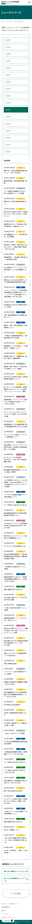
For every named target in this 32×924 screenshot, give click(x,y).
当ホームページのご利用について (9, 903)
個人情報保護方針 (5, 907)
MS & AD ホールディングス (8, 917)
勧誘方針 (3, 910)
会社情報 (9, 21)
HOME (2, 21)
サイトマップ (4, 914)
